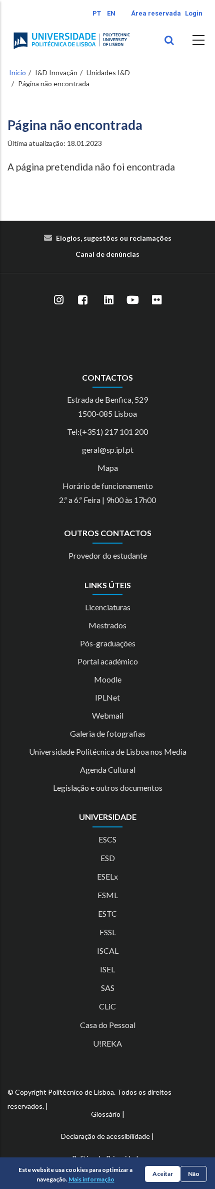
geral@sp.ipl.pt (108, 449)
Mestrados (107, 625)
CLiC (107, 1006)
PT (96, 13)
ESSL (108, 932)
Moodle (108, 679)
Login (193, 13)
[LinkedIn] (108, 300)
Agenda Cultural (108, 769)
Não (194, 1173)
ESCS (107, 839)
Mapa (108, 467)
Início (17, 72)
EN (111, 13)
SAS (107, 987)
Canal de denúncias (108, 254)
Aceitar (162, 1173)
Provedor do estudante (107, 555)
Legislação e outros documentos (107, 787)
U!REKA (107, 1043)
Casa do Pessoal (108, 1025)
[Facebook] (82, 300)
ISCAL (107, 950)
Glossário (105, 1114)
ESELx (107, 876)
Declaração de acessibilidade (105, 1136)
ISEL (107, 969)
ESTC (107, 913)
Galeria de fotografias (108, 733)
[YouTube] (132, 300)
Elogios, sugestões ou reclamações (114, 238)
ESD (107, 858)
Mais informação (91, 1179)
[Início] (72, 41)
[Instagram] (58, 300)
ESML (108, 895)
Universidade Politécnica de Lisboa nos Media (107, 751)
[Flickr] (156, 300)
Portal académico (108, 661)
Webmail (108, 715)
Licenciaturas (107, 607)
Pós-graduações (108, 643)
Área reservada (156, 13)
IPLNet (107, 697)
